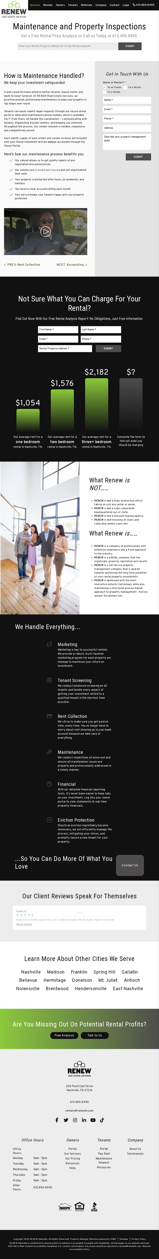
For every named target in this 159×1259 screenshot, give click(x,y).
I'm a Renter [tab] (134, 87)
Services (35, 5)
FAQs (72, 1168)
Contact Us (130, 866)
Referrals (86, 5)
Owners (60, 5)
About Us (135, 1149)
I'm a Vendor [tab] (113, 92)
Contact (115, 5)
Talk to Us (94, 1036)
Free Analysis (64, 1036)
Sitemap (124, 1239)
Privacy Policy (138, 1239)
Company (101, 5)
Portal (72, 1149)
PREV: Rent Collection (23, 265)
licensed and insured (47, 170)
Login (126, 5)
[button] (57, 1120)
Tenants (73, 5)
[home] (14, 9)
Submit (129, 46)
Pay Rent (104, 1154)
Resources (73, 1163)
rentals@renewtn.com (79, 1111)
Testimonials (135, 1154)
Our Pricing (72, 1159)
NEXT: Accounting (70, 265)
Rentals (48, 5)
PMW (113, 1239)
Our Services (72, 1154)
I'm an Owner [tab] (114, 87)
